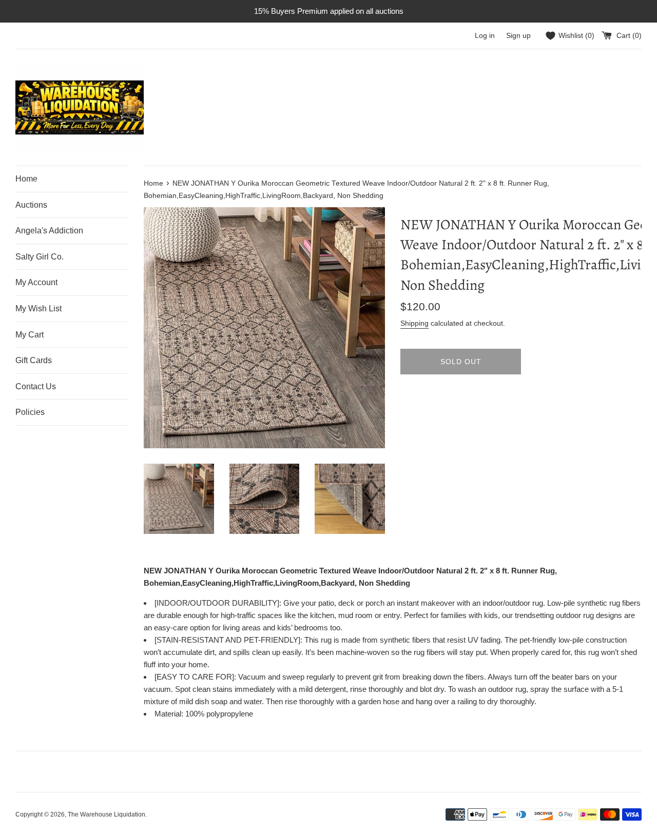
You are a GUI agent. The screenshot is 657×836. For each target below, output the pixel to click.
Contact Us (35, 386)
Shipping (414, 323)
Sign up (518, 35)
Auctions (31, 205)
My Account (36, 282)
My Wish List (38, 308)
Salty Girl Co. (39, 256)
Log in (485, 35)
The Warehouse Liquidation (106, 814)
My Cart (29, 334)
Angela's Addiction (49, 230)
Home (26, 178)
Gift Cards (33, 360)
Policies (30, 412)
